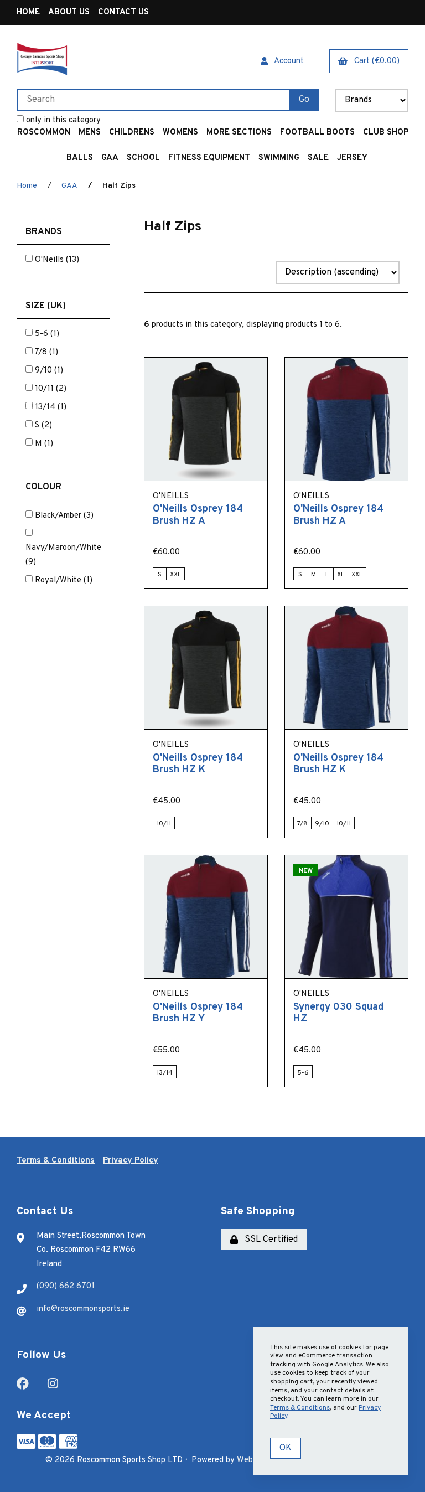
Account (287, 61)
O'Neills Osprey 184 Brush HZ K (198, 764)
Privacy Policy (130, 1160)
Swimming (278, 158)
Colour (44, 487)
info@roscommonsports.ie (83, 1309)
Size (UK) (46, 306)
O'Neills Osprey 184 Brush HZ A (198, 515)
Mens (90, 132)
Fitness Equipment (209, 158)
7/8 (41, 352)
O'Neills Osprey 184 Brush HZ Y (198, 1013)
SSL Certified (269, 1239)
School (143, 158)
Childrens (131, 132)
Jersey (352, 158)
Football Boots (317, 132)
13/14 (46, 407)
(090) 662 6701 (66, 1286)
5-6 (42, 334)
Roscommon (43, 132)
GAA (109, 158)
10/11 (45, 389)
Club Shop (385, 132)
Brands (44, 232)
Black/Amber (59, 515)
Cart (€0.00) (375, 61)
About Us (69, 12)
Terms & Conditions (56, 1160)
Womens (180, 132)
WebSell (251, 1460)
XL (340, 574)
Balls (79, 158)
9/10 (44, 370)
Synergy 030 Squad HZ (338, 1013)
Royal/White (59, 580)
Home (28, 12)
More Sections (239, 132)
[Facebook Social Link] (23, 1382)
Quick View (219, 489)
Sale (318, 158)
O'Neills (50, 260)
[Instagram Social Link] (53, 1382)
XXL (175, 574)
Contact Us (123, 12)
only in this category (62, 120)
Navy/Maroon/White (63, 548)
